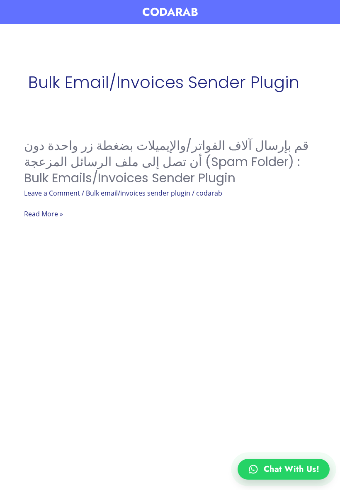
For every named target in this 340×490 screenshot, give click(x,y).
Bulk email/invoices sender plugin (138, 193)
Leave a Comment (52, 193)
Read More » (43, 214)
